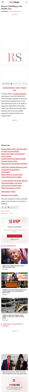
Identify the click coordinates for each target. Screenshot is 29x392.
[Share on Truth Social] (5, 207)
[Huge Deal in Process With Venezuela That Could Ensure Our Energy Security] (14, 362)
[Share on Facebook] (8, 207)
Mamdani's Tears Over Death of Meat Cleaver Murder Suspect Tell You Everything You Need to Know (14, 291)
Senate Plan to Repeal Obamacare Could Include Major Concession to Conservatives (14, 169)
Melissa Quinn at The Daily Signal (12, 174)
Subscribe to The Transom (9, 195)
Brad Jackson (4, 11)
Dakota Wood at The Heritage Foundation (14, 163)
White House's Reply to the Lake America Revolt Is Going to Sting (13, 266)
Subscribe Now (14, 239)
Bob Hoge (4, 294)
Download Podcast (9, 87)
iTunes (18, 87)
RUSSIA (11, 213)
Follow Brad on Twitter (8, 191)
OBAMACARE (4, 213)
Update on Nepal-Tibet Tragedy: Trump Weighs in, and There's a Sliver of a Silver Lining (13, 316)
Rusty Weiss (5, 269)
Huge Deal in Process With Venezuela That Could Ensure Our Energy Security (14, 372)
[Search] (26, 2)
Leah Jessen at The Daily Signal (11, 185)
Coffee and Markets (20, 94)
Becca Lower (5, 320)
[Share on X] (2, 207)
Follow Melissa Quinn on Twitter (11, 177)
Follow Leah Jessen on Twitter (11, 188)
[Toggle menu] (2, 2)
